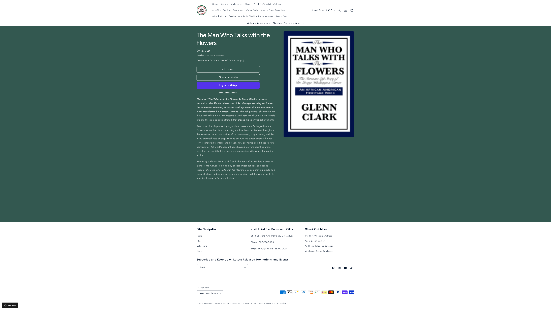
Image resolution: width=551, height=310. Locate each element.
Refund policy (237, 303)
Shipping (200, 55)
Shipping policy (280, 303)
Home (199, 235)
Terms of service (265, 303)
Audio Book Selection (315, 240)
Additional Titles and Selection (319, 245)
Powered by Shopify (221, 303)
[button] (339, 10)
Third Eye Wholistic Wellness (318, 235)
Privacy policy (250, 303)
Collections (202, 245)
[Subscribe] (245, 267)
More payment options (228, 92)
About (199, 251)
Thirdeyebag (208, 303)
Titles (199, 240)
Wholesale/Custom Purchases (319, 251)
